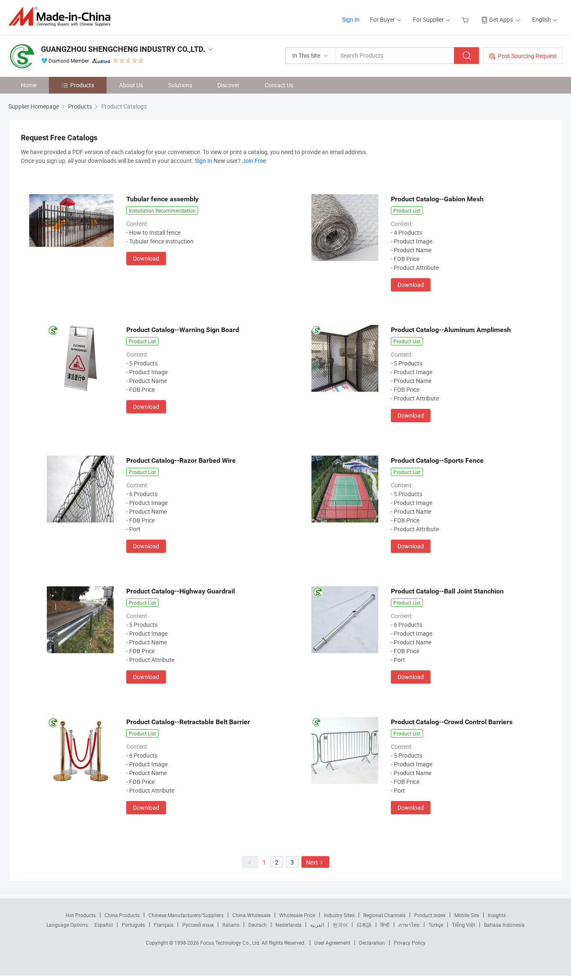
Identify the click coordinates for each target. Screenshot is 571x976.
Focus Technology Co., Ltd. (231, 942)
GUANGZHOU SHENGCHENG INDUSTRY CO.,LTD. (123, 49)
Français (163, 924)
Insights (497, 915)
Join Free (254, 161)
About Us (131, 85)
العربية (317, 924)
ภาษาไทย (409, 924)
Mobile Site (466, 915)
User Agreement (332, 942)
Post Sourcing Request (527, 56)
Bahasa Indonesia (504, 924)
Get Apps (501, 19)
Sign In (350, 19)
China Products (122, 915)
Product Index (430, 915)
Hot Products (81, 915)
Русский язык (198, 924)
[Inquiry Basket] (466, 19)
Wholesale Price (297, 915)
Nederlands (288, 924)
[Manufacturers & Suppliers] (62, 16)
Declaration (372, 942)
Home (28, 85)
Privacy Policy (410, 942)
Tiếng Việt (463, 924)
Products (82, 85)
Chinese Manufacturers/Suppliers (186, 915)
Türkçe (435, 924)
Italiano (231, 924)
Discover (228, 85)
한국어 (340, 924)
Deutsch (257, 924)
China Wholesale (251, 915)
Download (146, 258)
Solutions (180, 85)
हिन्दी (385, 924)
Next (312, 862)
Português (133, 924)
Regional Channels (384, 915)
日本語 (364, 924)
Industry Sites (339, 915)
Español (103, 924)
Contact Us (279, 85)
